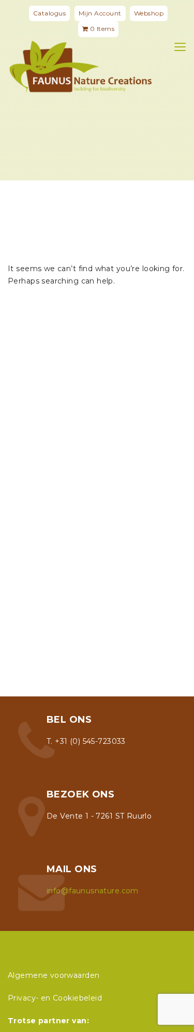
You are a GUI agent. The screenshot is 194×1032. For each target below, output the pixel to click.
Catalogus (49, 13)
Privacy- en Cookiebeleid (55, 998)
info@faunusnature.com (93, 890)
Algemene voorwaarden (53, 975)
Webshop (149, 13)
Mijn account (100, 13)
